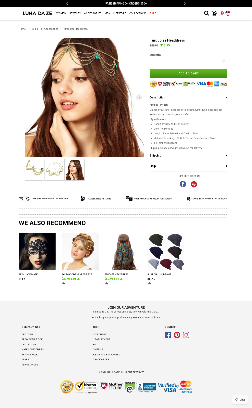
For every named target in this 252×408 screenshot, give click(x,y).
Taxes (25, 359)
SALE (153, 13)
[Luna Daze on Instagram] (186, 337)
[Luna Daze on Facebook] (168, 337)
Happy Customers (33, 349)
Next (184, 3)
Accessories (93, 13)
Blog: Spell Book (32, 339)
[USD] (227, 12)
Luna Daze (113, 372)
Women (61, 13)
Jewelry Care (101, 339)
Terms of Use (152, 317)
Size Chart (99, 334)
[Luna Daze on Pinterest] (177, 337)
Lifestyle (119, 13)
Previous (67, 3)
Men (107, 13)
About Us (27, 334)
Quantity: (156, 55)
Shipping (98, 349)
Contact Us (29, 344)
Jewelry (75, 13)
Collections (138, 13)
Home (22, 28)
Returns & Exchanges (106, 354)
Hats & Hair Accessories (44, 28)
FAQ (95, 344)
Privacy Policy (31, 354)
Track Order (101, 359)
